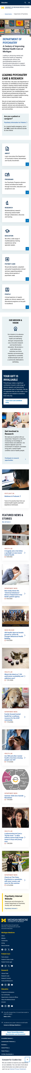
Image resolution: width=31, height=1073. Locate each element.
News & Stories (5, 945)
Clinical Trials (4, 973)
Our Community (5, 994)
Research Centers (6, 978)
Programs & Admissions (7, 992)
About (3, 935)
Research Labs (5, 976)
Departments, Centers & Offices (9, 997)
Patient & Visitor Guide (7, 959)
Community (4, 940)
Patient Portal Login (6, 962)
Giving (3, 943)
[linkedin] (9, 985)
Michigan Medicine (8, 932)
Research (4, 970)
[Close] (27, 1059)
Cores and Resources (7, 980)
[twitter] (9, 950)
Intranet (3, 1002)
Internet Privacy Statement (18, 1069)
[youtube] (12, 950)
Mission (3, 938)
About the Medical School (8, 999)
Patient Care (5, 954)
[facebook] (2, 950)
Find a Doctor (5, 957)
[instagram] (5, 950)
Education (4, 989)
